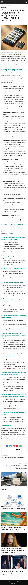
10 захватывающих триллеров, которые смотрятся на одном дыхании (12, 573)
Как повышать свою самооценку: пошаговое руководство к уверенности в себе (12, 458)
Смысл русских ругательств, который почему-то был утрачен (13, 528)
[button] (26, 2)
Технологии (8, 5)
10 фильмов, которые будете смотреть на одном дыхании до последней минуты (12, 550)
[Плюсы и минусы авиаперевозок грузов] (14, 479)
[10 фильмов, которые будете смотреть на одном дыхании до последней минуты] (14, 540)
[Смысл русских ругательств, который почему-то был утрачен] (14, 519)
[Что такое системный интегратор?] (14, 500)
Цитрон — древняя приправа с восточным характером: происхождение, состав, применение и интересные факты (14, 467)
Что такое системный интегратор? (13, 509)
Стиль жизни (4, 525)
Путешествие (4, 485)
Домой (2, 5)
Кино (3, 546)
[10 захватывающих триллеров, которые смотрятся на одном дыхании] (14, 562)
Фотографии (4, 506)
